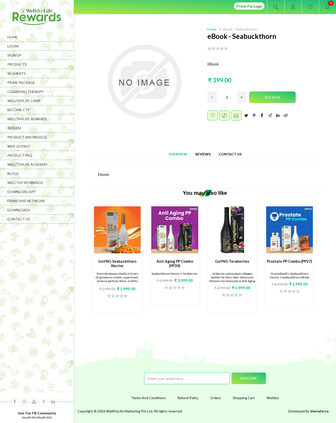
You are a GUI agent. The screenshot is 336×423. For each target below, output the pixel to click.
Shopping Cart (244, 398)
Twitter (246, 115)
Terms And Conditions (148, 398)
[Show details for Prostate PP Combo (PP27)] (289, 230)
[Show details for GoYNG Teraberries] (232, 230)
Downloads (18, 210)
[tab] (178, 154)
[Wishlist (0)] (310, 7)
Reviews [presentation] (203, 154)
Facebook (262, 115)
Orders (215, 398)
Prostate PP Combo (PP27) (289, 261)
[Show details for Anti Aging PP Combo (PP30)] (174, 230)
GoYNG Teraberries (232, 261)
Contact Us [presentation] (230, 154)
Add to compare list (224, 115)
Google (270, 115)
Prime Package (249, 6)
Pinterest (254, 115)
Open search (275, 7)
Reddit (286, 115)
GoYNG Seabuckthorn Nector (117, 263)
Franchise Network (26, 201)
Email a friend (236, 115)
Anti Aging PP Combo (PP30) (174, 263)
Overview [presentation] (177, 154)
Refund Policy (188, 398)
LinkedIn (278, 115)
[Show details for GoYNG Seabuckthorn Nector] (117, 230)
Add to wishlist (212, 115)
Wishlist (272, 398)
